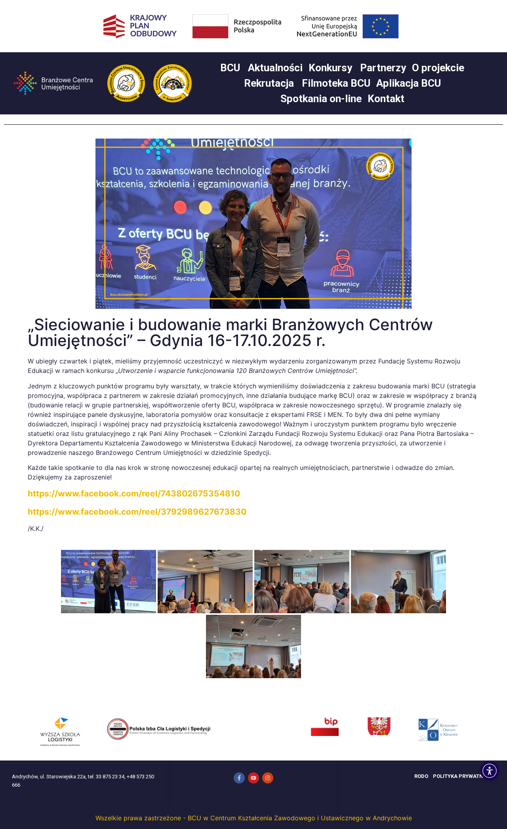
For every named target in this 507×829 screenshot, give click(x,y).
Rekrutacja (269, 83)
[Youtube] (253, 777)
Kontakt (386, 99)
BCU (230, 68)
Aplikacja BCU (408, 83)
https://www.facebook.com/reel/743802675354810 (134, 493)
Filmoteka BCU (336, 83)
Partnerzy (383, 68)
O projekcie (438, 68)
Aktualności (275, 68)
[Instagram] (267, 777)
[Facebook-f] (239, 777)
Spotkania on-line (321, 99)
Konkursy (330, 68)
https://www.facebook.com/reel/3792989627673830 (137, 512)
